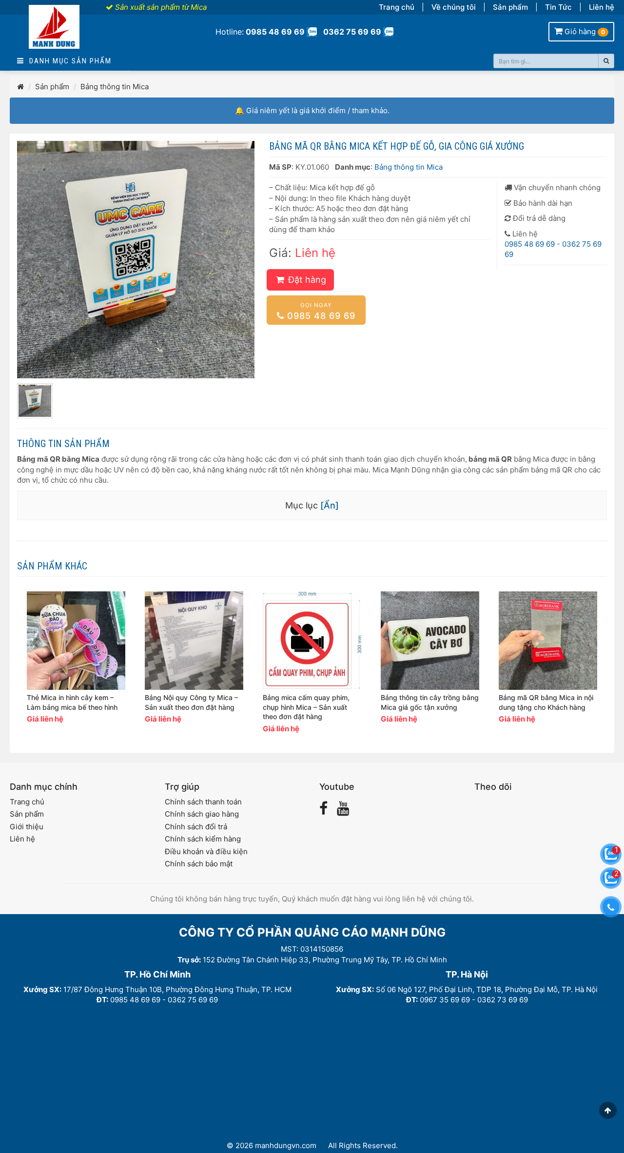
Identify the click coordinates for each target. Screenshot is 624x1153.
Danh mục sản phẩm (68, 61)
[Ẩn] (329, 505)
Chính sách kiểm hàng (203, 838)
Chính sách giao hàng (202, 814)
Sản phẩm (510, 7)
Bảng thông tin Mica (114, 86)
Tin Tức (558, 7)
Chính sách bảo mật (199, 863)
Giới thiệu (26, 826)
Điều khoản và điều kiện (206, 851)
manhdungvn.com (285, 1145)
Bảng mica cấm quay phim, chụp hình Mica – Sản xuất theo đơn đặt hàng (306, 707)
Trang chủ (396, 7)
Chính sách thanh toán (203, 801)
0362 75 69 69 (352, 32)
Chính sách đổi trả (196, 826)
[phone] (611, 907)
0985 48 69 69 (275, 32)
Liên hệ (601, 7)
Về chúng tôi (453, 7)
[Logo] (54, 33)
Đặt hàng (306, 279)
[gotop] (608, 1110)
